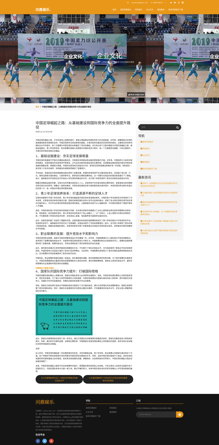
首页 (114, 10)
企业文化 (149, 10)
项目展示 (138, 10)
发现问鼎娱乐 (125, 10)
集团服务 (161, 10)
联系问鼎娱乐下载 (175, 10)
